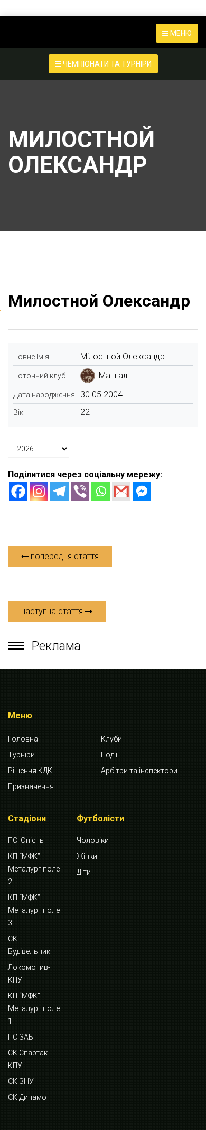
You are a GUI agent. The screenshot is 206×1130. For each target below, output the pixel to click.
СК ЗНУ (21, 1081)
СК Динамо (27, 1097)
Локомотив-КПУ (29, 973)
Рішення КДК (30, 770)
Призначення (31, 786)
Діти (84, 872)
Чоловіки (93, 840)
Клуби (111, 739)
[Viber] (80, 491)
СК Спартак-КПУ (29, 1059)
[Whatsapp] (100, 491)
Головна (23, 739)
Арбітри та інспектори (139, 770)
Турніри (21, 755)
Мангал (113, 376)
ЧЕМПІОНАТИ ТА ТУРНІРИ (106, 64)
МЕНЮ (180, 33)
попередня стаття (64, 556)
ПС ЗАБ (20, 1037)
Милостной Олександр (99, 301)
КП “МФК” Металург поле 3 (34, 910)
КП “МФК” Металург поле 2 (34, 869)
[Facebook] (18, 491)
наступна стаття (53, 611)
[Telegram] (59, 491)
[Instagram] (39, 491)
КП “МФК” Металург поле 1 (34, 1008)
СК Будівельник (29, 945)
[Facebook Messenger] (142, 491)
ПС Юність (26, 840)
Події (109, 755)
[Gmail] (121, 491)
